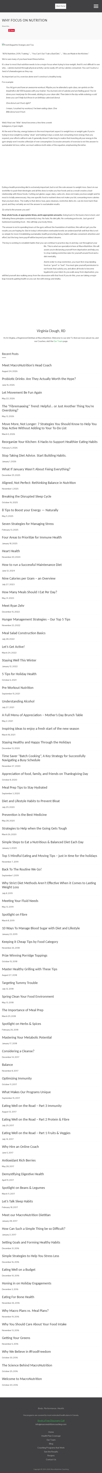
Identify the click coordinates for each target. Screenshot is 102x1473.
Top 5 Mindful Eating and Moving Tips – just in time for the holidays (49, 856)
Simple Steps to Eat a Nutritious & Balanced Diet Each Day (43, 842)
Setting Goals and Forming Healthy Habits (31, 1242)
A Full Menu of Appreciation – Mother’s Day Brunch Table (42, 715)
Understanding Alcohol (18, 701)
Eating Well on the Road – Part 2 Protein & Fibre (35, 1119)
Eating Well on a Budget (18, 1270)
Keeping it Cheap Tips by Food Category (30, 942)
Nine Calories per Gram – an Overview (29, 578)
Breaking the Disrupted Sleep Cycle (26, 496)
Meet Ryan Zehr (13, 606)
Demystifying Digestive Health (23, 1174)
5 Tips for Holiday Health (19, 674)
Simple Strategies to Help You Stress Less (30, 1256)
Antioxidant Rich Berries (19, 1160)
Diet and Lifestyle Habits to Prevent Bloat (31, 801)
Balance (7, 1065)
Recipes (51, 1455)
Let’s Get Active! (13, 647)
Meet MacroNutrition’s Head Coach (27, 365)
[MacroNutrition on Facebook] (46, 6)
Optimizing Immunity (17, 1078)
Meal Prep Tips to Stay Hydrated (24, 788)
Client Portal (60, 6)
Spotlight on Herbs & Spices (21, 1024)
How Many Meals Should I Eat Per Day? (29, 592)
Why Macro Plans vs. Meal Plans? (25, 1311)
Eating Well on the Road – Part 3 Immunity (32, 1106)
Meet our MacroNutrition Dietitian (26, 1215)
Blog (51, 1443)
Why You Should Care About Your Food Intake (34, 1324)
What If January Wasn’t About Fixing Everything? (36, 469)
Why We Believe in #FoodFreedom (26, 1352)
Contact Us (51, 1459)
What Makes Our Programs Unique (26, 1092)
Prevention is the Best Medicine (24, 815)
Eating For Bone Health (18, 1297)
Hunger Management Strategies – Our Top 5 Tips (36, 619)
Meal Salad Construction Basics (23, 633)
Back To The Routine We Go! (22, 869)
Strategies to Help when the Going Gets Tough (34, 828)
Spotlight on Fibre (14, 915)
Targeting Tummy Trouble (20, 983)
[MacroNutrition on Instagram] (52, 6)
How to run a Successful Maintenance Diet (32, 565)
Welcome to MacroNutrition (22, 1379)
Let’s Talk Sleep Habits (17, 1201)
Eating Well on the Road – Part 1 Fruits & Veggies (36, 1133)
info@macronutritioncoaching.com (51, 1424)
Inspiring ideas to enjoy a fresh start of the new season (40, 729)
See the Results (51, 1451)
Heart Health (11, 551)
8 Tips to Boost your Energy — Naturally (30, 510)
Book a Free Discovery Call (51, 1420)
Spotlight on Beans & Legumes (23, 1188)
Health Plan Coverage (51, 1435)
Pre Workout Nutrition (17, 688)
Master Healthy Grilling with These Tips (29, 969)
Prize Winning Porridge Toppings (24, 956)
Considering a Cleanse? (18, 1051)
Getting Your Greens (16, 1338)
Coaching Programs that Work (51, 1447)
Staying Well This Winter (19, 660)
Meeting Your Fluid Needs (20, 901)
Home (51, 1432)
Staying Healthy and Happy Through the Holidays (36, 742)
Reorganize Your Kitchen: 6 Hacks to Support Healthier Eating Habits (49, 442)
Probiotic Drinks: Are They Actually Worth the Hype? (39, 379)
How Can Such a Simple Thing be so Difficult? (33, 1229)
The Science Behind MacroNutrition (27, 1365)
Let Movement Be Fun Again (22, 393)
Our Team (58, 341)
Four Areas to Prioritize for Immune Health (32, 537)
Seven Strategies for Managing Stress (28, 524)
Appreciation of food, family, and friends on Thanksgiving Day (45, 774)
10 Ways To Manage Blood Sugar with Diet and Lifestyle (41, 928)
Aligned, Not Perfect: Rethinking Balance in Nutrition (39, 483)
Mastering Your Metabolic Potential (27, 1037)
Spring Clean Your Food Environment (28, 997)
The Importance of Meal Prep (22, 1010)
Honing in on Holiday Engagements (26, 1283)
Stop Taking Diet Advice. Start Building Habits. (34, 456)
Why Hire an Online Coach (20, 1147)
